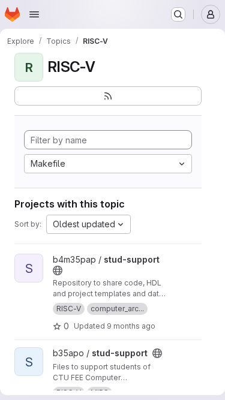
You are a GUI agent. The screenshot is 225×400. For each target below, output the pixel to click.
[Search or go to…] (178, 14)
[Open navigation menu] (34, 14)
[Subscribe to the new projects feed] (108, 96)
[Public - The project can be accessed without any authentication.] (57, 270)
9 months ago (131, 325)
